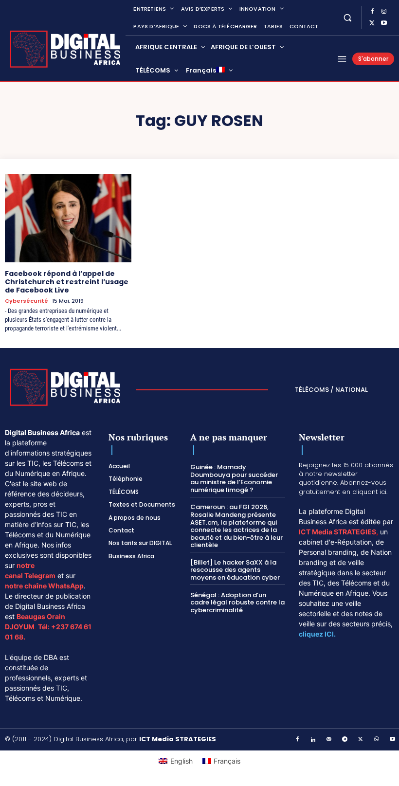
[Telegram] (345, 740)
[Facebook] (372, 12)
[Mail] (329, 740)
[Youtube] (384, 23)
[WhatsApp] (376, 740)
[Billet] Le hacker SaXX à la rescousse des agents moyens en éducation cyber (235, 570)
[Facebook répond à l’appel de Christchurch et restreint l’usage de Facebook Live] (68, 218)
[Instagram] (384, 12)
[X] (372, 23)
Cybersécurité (26, 301)
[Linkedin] (313, 740)
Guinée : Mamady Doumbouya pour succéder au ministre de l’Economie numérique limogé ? (234, 478)
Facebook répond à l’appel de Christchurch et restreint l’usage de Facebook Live (66, 282)
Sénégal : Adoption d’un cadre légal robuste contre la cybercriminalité (237, 602)
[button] (347, 17)
